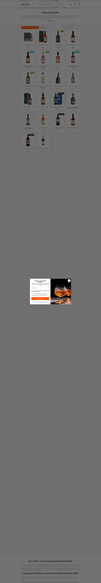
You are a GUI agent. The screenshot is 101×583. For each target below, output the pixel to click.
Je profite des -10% (40, 298)
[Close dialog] (69, 280)
